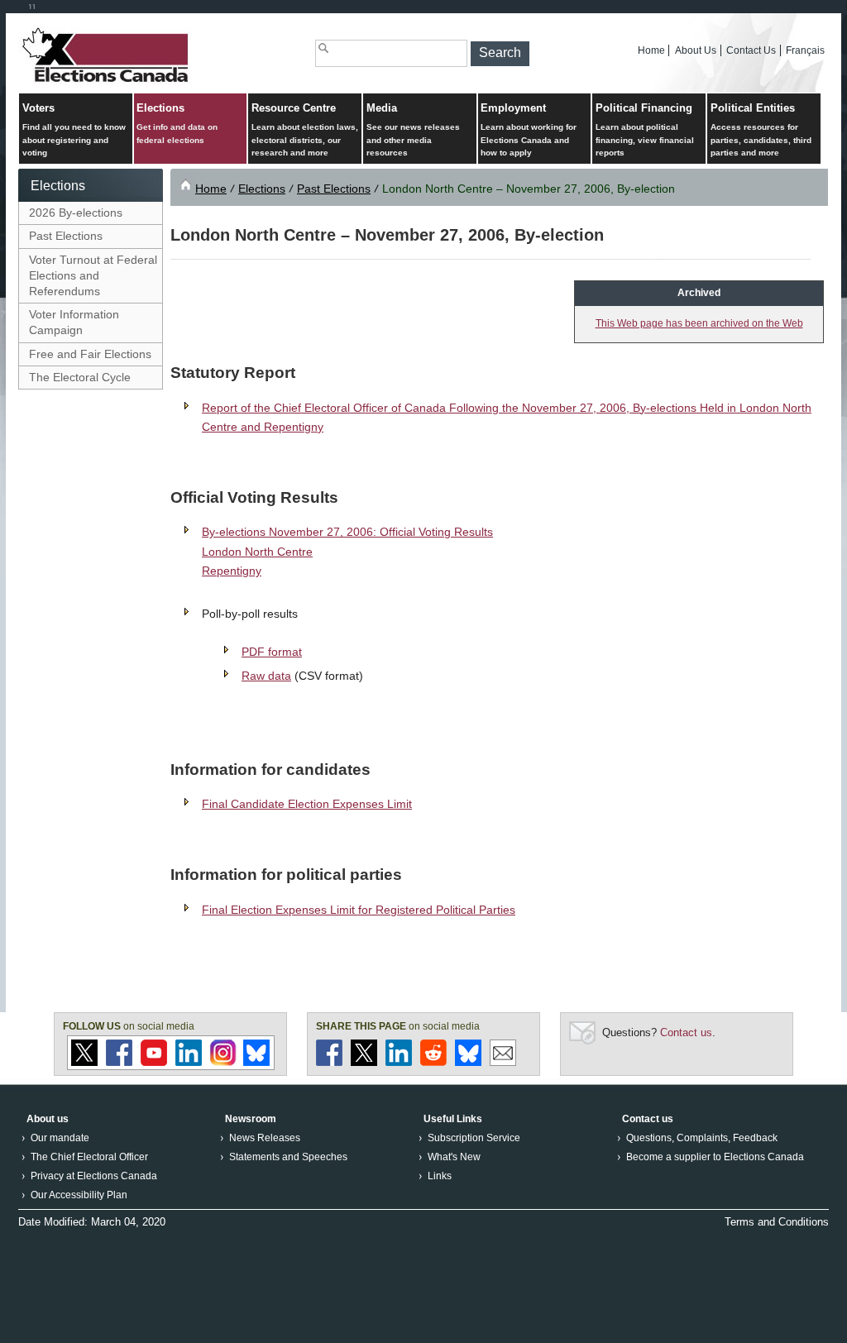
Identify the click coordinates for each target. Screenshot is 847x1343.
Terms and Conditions (777, 1222)
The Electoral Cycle (80, 377)
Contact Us (751, 50)
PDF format (272, 651)
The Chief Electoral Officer (89, 1157)
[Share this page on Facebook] (329, 1062)
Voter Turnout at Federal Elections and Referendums (93, 275)
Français (805, 50)
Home (651, 50)
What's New (454, 1157)
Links (440, 1176)
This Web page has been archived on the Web (699, 323)
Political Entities (761, 130)
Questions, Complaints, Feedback (702, 1138)
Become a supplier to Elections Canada (715, 1157)
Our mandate (60, 1138)
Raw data (266, 675)
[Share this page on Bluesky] (468, 1062)
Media (413, 130)
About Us (695, 50)
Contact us (686, 1032)
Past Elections (66, 235)
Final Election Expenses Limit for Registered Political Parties (358, 909)
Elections (177, 123)
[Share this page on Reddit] (433, 1062)
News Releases (264, 1138)
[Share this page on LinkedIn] (398, 1062)
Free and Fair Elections (90, 354)
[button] (500, 53)
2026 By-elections (75, 212)
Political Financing (645, 130)
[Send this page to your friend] (503, 1062)
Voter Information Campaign (74, 322)
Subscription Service (474, 1138)
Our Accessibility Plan (79, 1195)
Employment (529, 130)
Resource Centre (304, 130)
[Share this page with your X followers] (364, 1062)
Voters (74, 130)
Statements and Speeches (288, 1157)
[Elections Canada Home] (106, 81)
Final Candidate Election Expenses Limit (307, 803)
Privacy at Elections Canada (94, 1176)
